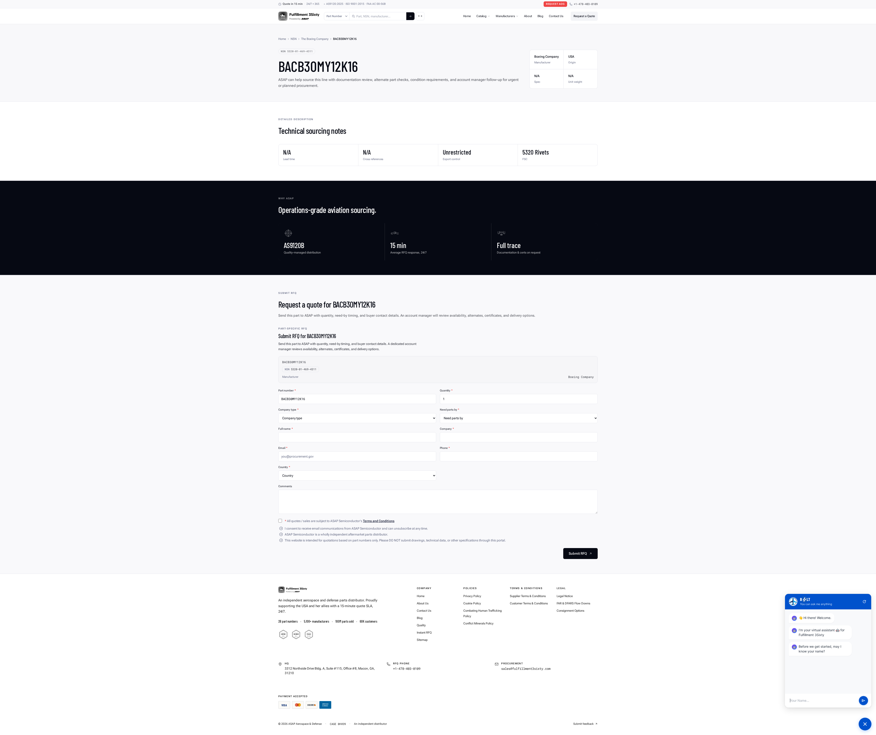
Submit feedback (583, 723)
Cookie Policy (472, 603)
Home (467, 16)
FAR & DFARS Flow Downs (573, 603)
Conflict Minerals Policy (478, 623)
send (863, 700)
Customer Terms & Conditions (529, 603)
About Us (422, 603)
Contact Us (556, 16)
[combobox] (377, 16)
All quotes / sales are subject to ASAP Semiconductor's (339, 521)
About (528, 16)
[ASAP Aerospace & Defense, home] (298, 16)
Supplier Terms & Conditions (528, 596)
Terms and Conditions (378, 521)
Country (284, 467)
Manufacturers (505, 16)
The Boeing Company (314, 39)
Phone (445, 448)
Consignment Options (570, 610)
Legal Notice (565, 596)
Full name (285, 428)
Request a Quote (584, 16)
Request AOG (555, 4)
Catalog (481, 16)
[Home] (292, 590)
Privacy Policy (472, 596)
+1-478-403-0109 (586, 4)
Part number (287, 390)
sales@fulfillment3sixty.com (525, 668)
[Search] (410, 16)
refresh (864, 601)
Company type (288, 409)
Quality (421, 625)
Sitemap (422, 640)
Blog (540, 16)
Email (282, 448)
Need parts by (449, 409)
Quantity (446, 390)
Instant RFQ (424, 632)
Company (447, 428)
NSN (294, 39)
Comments (285, 486)
